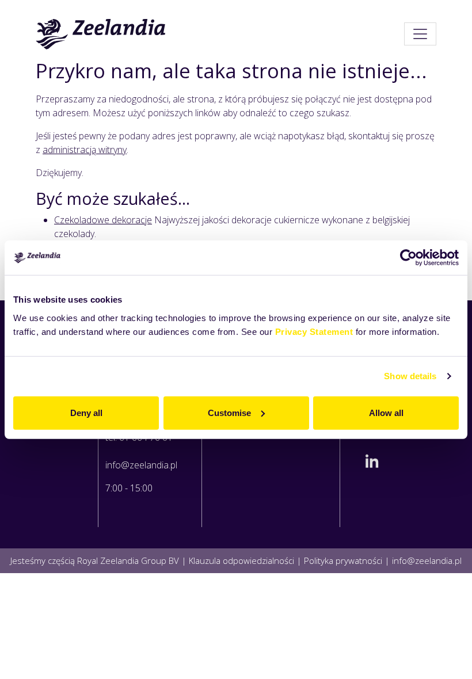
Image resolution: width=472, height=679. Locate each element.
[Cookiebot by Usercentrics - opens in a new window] (408, 257)
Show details (410, 376)
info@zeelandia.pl (141, 465)
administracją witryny (85, 149)
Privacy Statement (314, 331)
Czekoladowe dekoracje (103, 219)
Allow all (386, 412)
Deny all (86, 412)
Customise (229, 412)
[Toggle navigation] (420, 33)
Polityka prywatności (343, 560)
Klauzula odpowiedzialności (241, 560)
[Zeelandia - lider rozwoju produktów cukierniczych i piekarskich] (101, 33)
